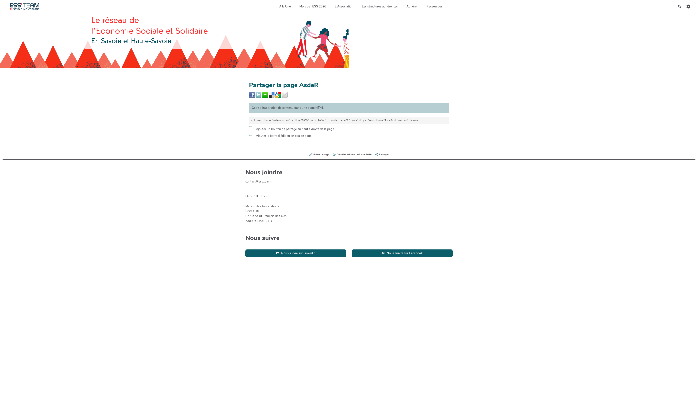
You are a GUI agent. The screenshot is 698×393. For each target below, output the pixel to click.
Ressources (434, 6)
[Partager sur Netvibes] (265, 94)
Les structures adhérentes (380, 6)
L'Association (344, 6)
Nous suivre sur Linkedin (297, 253)
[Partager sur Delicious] (271, 94)
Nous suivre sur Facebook (404, 253)
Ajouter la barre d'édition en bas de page (283, 136)
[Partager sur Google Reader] (278, 94)
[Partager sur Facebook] (252, 94)
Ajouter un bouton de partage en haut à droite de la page (294, 129)
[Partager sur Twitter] (258, 94)
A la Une (285, 6)
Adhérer (412, 6)
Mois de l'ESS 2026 (312, 6)
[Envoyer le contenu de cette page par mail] (285, 94)
